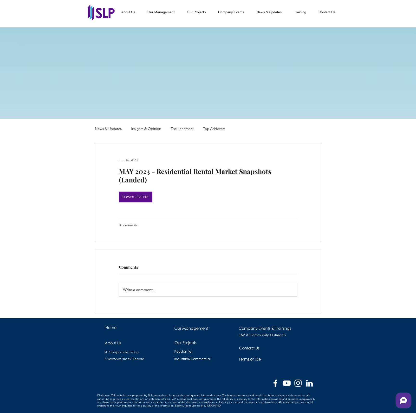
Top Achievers (214, 128)
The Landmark (182, 128)
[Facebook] (275, 383)
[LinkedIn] (309, 383)
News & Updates (108, 128)
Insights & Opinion (146, 128)
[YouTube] (287, 383)
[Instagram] (298, 383)
